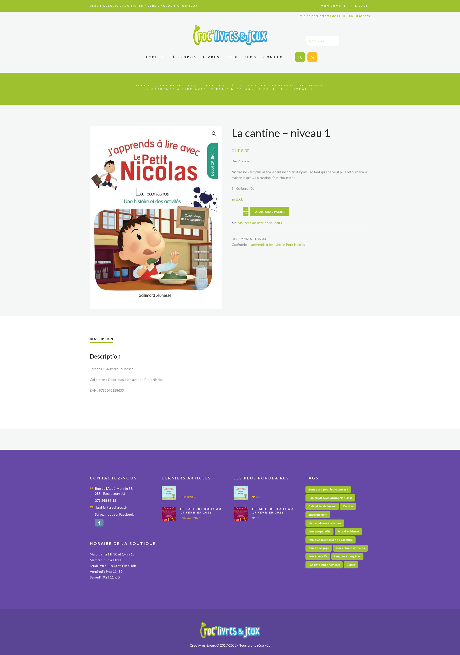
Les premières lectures (289, 85)
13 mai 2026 (188, 497)
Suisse (351, 564)
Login (364, 5)
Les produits (176, 85)
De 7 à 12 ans (236, 85)
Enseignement (318, 514)
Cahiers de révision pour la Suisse (330, 498)
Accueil (145, 85)
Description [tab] (101, 339)
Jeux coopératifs (319, 531)
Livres (206, 85)
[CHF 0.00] (311, 57)
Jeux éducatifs (317, 556)
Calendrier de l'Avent (322, 506)
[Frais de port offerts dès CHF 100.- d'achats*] (230, 35)
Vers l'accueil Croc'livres (117, 5)
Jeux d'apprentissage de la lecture (330, 540)
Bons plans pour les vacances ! (328, 489)
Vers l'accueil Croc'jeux (173, 5)
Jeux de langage (318, 548)
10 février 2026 (190, 518)
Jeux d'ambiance (348, 531)
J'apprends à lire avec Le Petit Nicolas (199, 89)
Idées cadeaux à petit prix (324, 523)
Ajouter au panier (270, 211)
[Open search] (300, 57)
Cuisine (348, 506)
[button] (214, 133)
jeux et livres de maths (350, 548)
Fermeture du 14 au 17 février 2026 (200, 510)
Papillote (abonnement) (324, 564)
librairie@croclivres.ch (111, 507)
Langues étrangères (347, 556)
